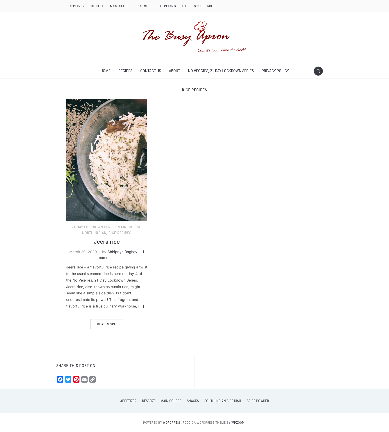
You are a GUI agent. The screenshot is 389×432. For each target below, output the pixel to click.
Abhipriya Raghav (122, 251)
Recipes (125, 70)
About (174, 70)
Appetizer (77, 6)
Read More (106, 324)
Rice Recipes (120, 233)
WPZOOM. (238, 422)
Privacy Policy (275, 70)
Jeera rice (107, 241)
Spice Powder (204, 6)
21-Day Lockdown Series (94, 227)
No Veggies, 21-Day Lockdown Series (221, 70)
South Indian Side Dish (170, 6)
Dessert (97, 6)
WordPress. (172, 422)
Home (105, 70)
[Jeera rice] (106, 159)
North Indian (94, 233)
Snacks (141, 6)
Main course (119, 6)
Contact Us (150, 70)
